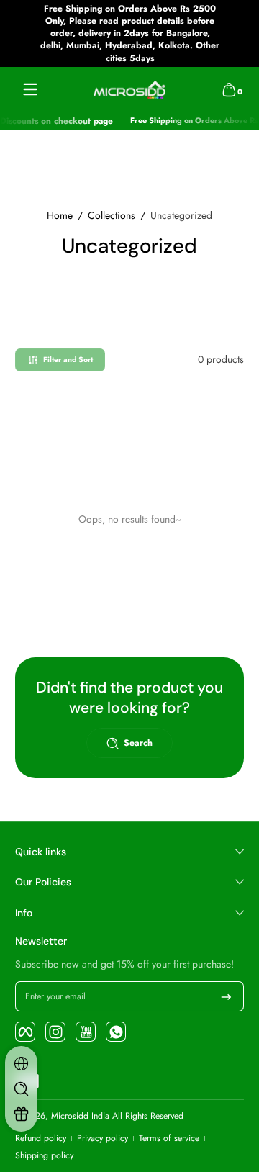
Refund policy (40, 1138)
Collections (111, 215)
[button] (229, 89)
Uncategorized (181, 215)
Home (60, 215)
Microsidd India (80, 1115)
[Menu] (30, 89)
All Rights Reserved (147, 1115)
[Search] (21, 1088)
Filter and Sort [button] (68, 359)
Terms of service (169, 1138)
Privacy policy (102, 1138)
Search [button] (138, 742)
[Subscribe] (226, 996)
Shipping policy (44, 1156)
